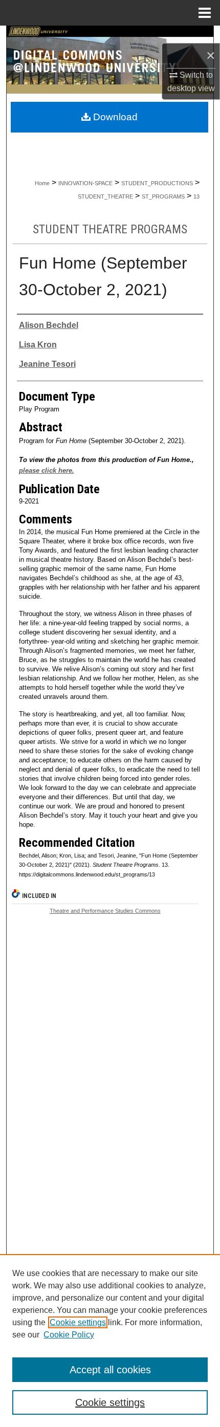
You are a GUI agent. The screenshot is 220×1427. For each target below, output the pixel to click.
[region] (110, 1340)
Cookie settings (78, 1322)
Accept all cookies (110, 1369)
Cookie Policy (68, 1334)
